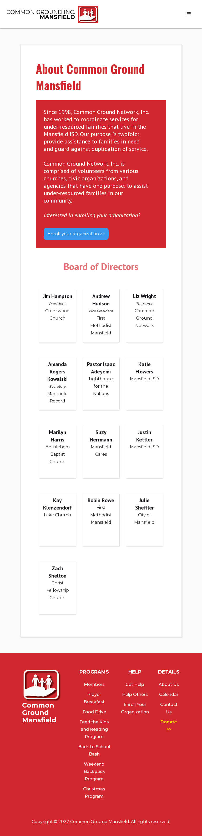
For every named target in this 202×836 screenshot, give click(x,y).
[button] (189, 14)
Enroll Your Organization (135, 708)
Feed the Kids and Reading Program (94, 729)
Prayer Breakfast (94, 698)
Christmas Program (94, 792)
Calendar (168, 694)
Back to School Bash (94, 750)
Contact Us (169, 708)
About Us (169, 684)
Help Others (135, 694)
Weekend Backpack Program (94, 771)
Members (94, 684)
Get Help (134, 684)
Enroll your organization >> (76, 233)
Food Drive (94, 711)
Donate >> (168, 725)
